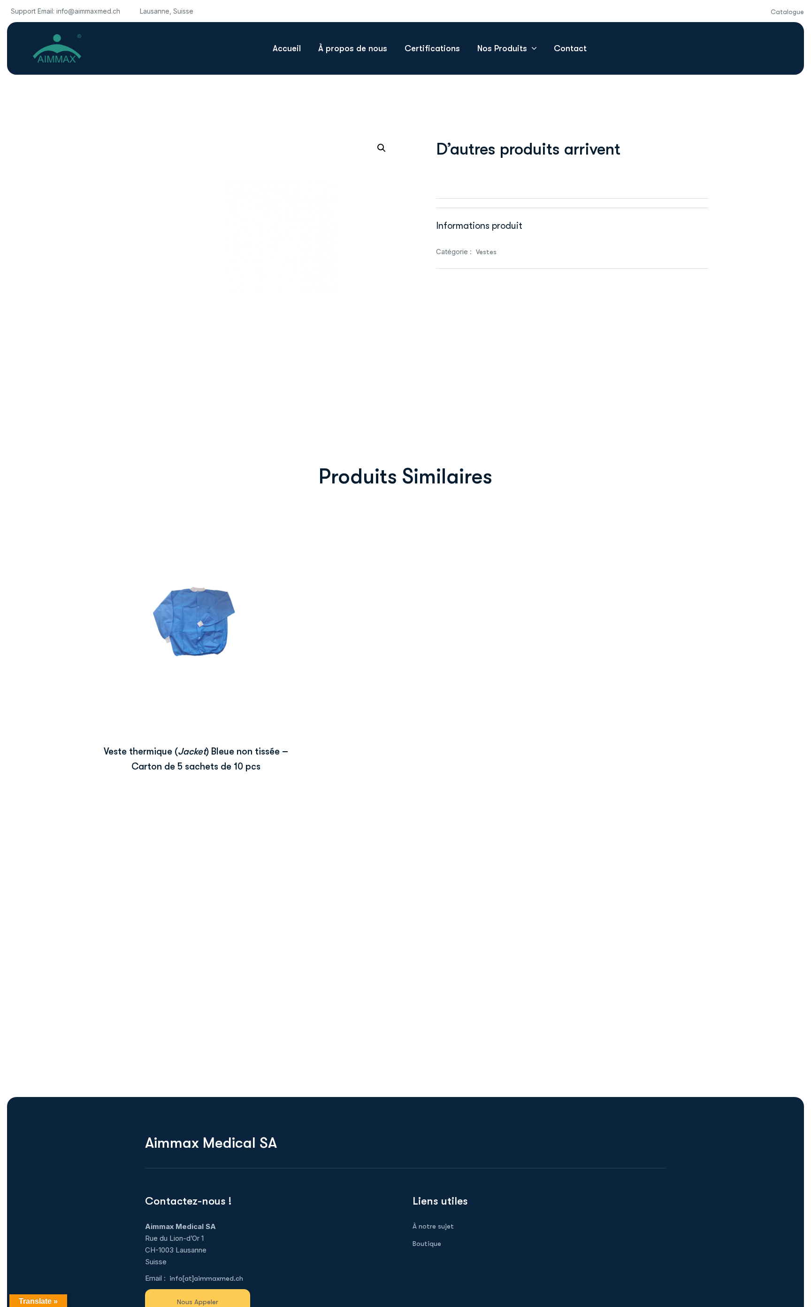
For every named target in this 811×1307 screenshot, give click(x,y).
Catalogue (787, 12)
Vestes (486, 252)
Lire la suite (196, 692)
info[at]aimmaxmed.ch (206, 1278)
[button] (381, 148)
